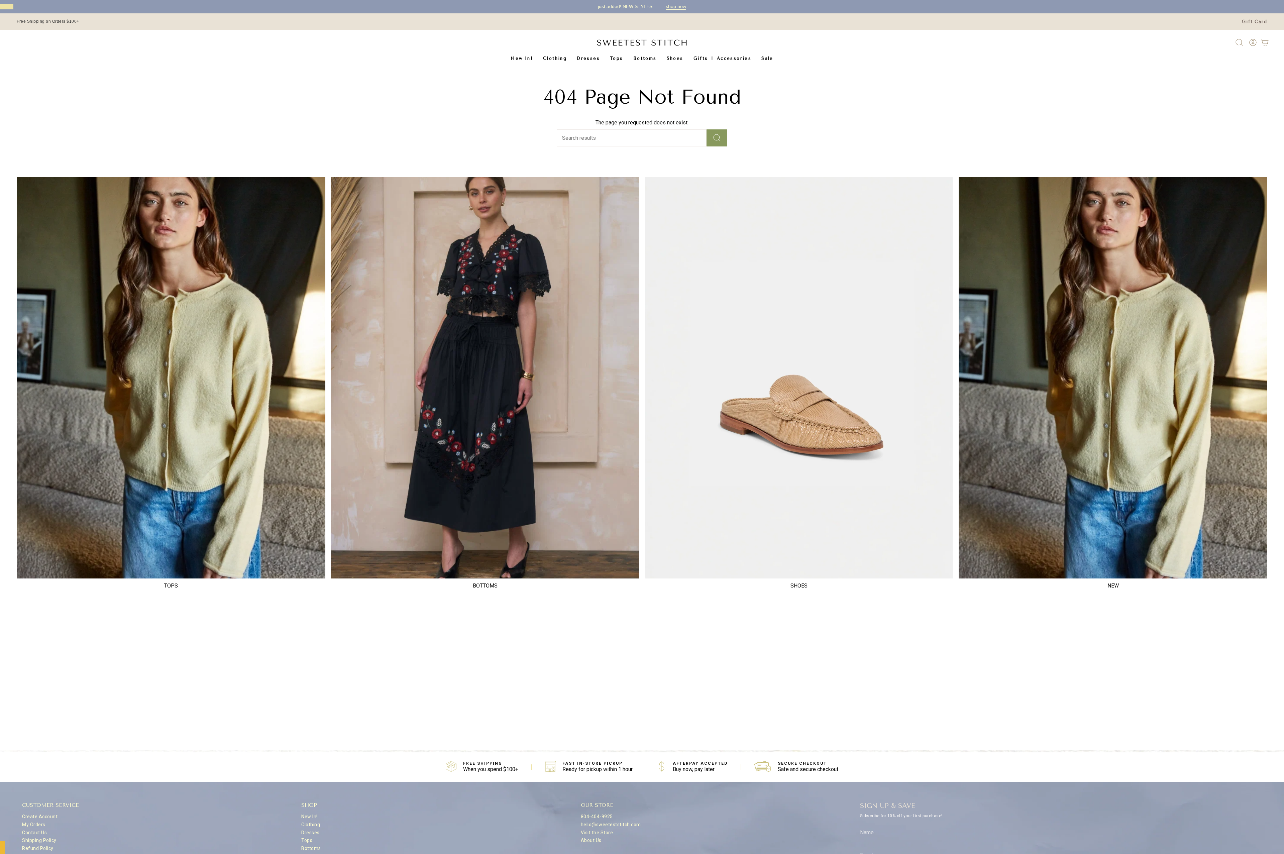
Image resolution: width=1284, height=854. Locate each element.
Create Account (40, 816)
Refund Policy (38, 848)
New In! (309, 816)
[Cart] (1265, 42)
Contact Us (34, 832)
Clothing (310, 824)
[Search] (717, 137)
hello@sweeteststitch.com (611, 824)
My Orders (33, 824)
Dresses (310, 832)
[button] (555, 58)
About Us (591, 840)
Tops (306, 840)
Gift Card (1254, 21)
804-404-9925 (597, 816)
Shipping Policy (39, 840)
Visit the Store (597, 832)
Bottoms (311, 848)
